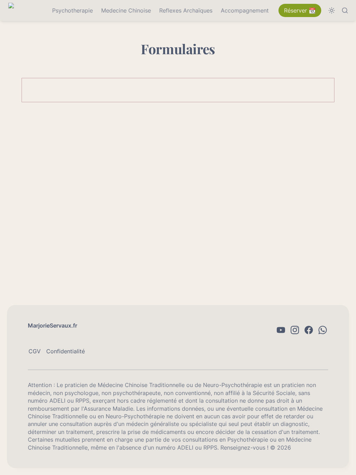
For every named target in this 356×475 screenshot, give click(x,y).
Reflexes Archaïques (185, 10)
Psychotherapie (72, 10)
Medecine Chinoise (126, 10)
